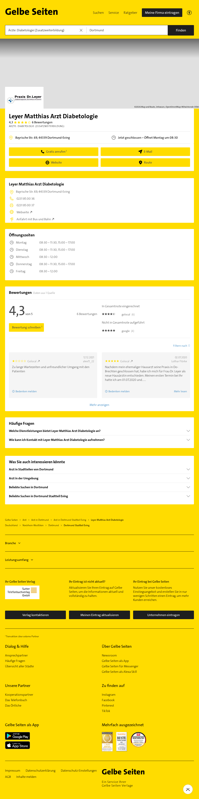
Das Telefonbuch (16, 700)
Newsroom (109, 655)
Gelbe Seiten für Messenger (120, 666)
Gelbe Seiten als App (115, 661)
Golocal (32, 361)
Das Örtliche (13, 706)
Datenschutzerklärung (40, 771)
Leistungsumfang (17, 560)
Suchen (98, 12)
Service (113, 12)
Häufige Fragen (15, 661)
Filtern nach (180, 345)
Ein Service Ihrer (117, 783)
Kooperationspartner (19, 695)
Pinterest (108, 706)
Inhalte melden (26, 777)
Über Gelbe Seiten (117, 646)
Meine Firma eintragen (162, 12)
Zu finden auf (113, 685)
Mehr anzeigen (99, 405)
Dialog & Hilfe (17, 646)
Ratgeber (130, 12)
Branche (10, 543)
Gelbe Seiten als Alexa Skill (119, 672)
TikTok (106, 711)
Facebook (108, 700)
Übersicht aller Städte (19, 666)
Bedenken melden (26, 391)
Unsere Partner (17, 685)
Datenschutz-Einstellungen (79, 771)
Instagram (108, 695)
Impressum (12, 771)
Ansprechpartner (16, 655)
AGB (8, 777)
